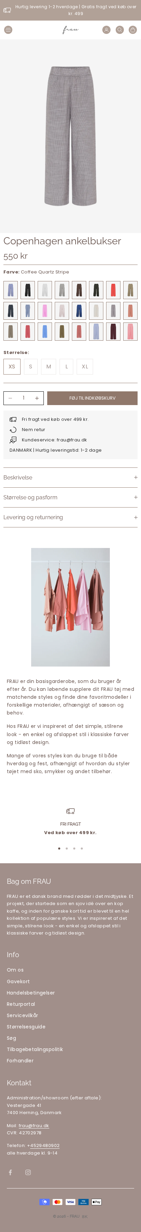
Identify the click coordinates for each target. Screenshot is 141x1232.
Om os (15, 969)
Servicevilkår (22, 1015)
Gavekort (18, 981)
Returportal (21, 1004)
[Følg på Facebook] (10, 1172)
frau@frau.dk (34, 1125)
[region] (70, 822)
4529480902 (45, 1145)
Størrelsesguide (26, 1026)
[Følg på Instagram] (28, 1172)
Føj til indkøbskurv (92, 398)
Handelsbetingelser (31, 992)
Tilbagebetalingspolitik (35, 1049)
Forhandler (20, 1060)
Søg (11, 1038)
